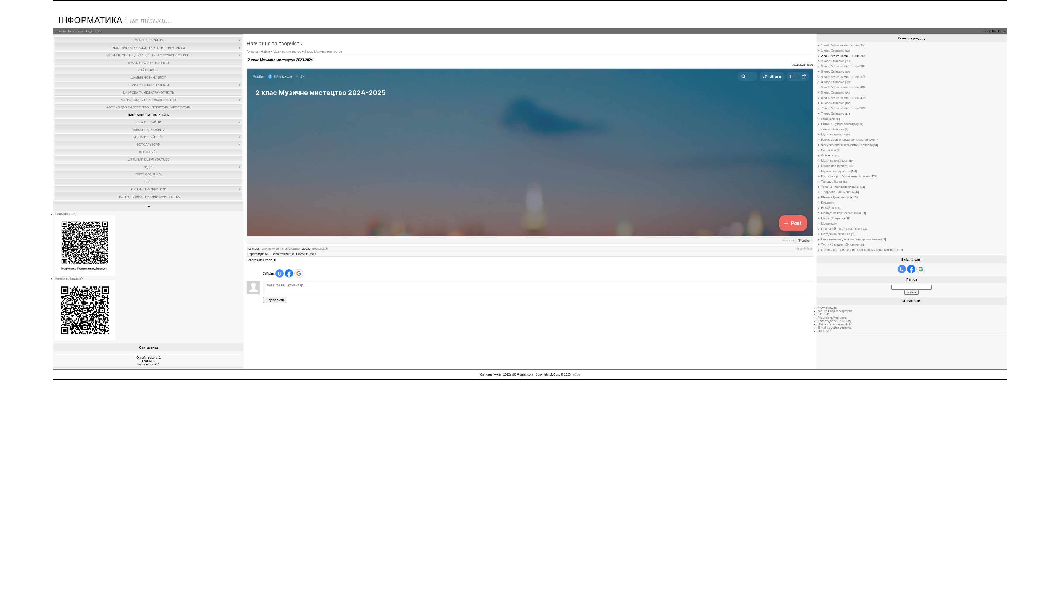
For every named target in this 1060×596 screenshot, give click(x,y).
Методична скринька (835, 234)
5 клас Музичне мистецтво (840, 87)
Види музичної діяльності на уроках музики (851, 239)
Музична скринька (834, 160)
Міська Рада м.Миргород (835, 311)
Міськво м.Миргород (832, 317)
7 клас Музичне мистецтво (840, 108)
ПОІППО (824, 314)
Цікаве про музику (834, 165)
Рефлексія (828, 150)
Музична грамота (833, 134)
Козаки (826, 202)
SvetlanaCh (320, 248)
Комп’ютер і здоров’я (69, 278)
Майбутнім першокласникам (841, 213)
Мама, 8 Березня (833, 218)
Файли (265, 51)
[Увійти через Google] (298, 273)
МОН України (827, 307)
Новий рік (827, 207)
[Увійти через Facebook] (289, 273)
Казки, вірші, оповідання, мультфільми (848, 139)
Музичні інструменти (835, 171)
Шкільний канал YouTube (835, 324)
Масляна (827, 223)
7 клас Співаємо (832, 113)
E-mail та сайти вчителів (835, 327)
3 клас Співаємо (832, 71)
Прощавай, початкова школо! (841, 228)
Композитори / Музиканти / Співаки (845, 176)
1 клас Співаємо (832, 50)
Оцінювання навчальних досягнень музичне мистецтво (860, 249)
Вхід (89, 31)
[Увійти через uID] (279, 273)
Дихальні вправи (832, 129)
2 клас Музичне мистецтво (323, 51)
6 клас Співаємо (832, 103)
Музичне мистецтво (287, 51)
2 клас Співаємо (832, 61)
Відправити (274, 300)
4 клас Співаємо (832, 82)
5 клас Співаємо (832, 92)
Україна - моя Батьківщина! (840, 186)
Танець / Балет (831, 181)
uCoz (576, 374)
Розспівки (828, 118)
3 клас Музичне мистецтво (840, 66)
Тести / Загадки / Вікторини (840, 244)
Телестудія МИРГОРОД (834, 321)
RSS (97, 31)
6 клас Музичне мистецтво (840, 97)
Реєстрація (76, 31)
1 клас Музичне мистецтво (840, 45)
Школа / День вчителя (836, 197)
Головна (60, 31)
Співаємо (827, 155)
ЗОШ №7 (824, 330)
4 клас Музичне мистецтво (840, 76)
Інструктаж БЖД (66, 213)
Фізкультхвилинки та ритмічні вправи (847, 145)
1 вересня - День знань (837, 192)
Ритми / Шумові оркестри (839, 124)
